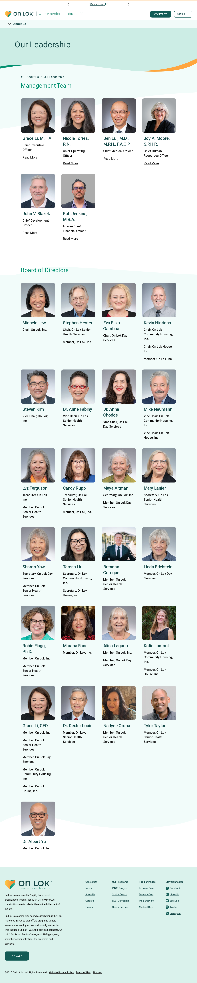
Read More (30, 157)
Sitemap (97, 972)
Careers (89, 900)
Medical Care (146, 907)
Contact (160, 14)
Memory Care (146, 894)
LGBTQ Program (120, 900)
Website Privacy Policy (61, 972)
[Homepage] (44, 14)
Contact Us (91, 881)
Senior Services (120, 907)
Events (89, 907)
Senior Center (119, 894)
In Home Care (146, 888)
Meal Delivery (146, 900)
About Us (19, 24)
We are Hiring (97, 4)
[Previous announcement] (68, 4)
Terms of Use (83, 972)
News (88, 888)
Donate (17, 956)
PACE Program (120, 888)
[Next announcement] (129, 4)
